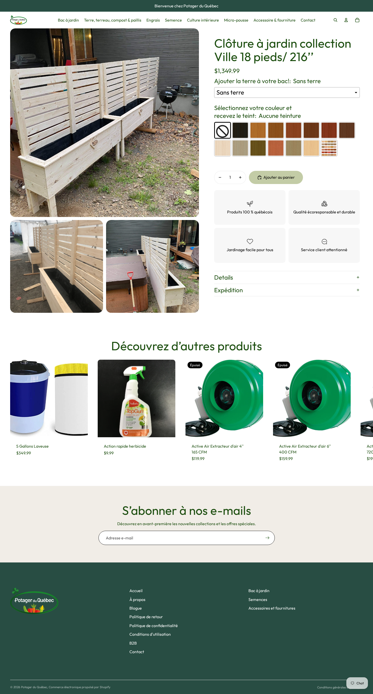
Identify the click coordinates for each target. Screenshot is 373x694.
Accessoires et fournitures (271, 608)
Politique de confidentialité (153, 625)
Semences (257, 599)
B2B (133, 643)
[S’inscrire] (267, 538)
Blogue (135, 608)
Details (223, 277)
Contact (136, 651)
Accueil (136, 590)
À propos (137, 599)
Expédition (228, 290)
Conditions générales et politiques (340, 687)
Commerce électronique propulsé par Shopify (79, 687)
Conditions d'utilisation (150, 634)
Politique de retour (146, 616)
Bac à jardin (258, 590)
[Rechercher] (335, 20)
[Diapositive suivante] (358, 413)
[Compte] (346, 20)
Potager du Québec (34, 687)
